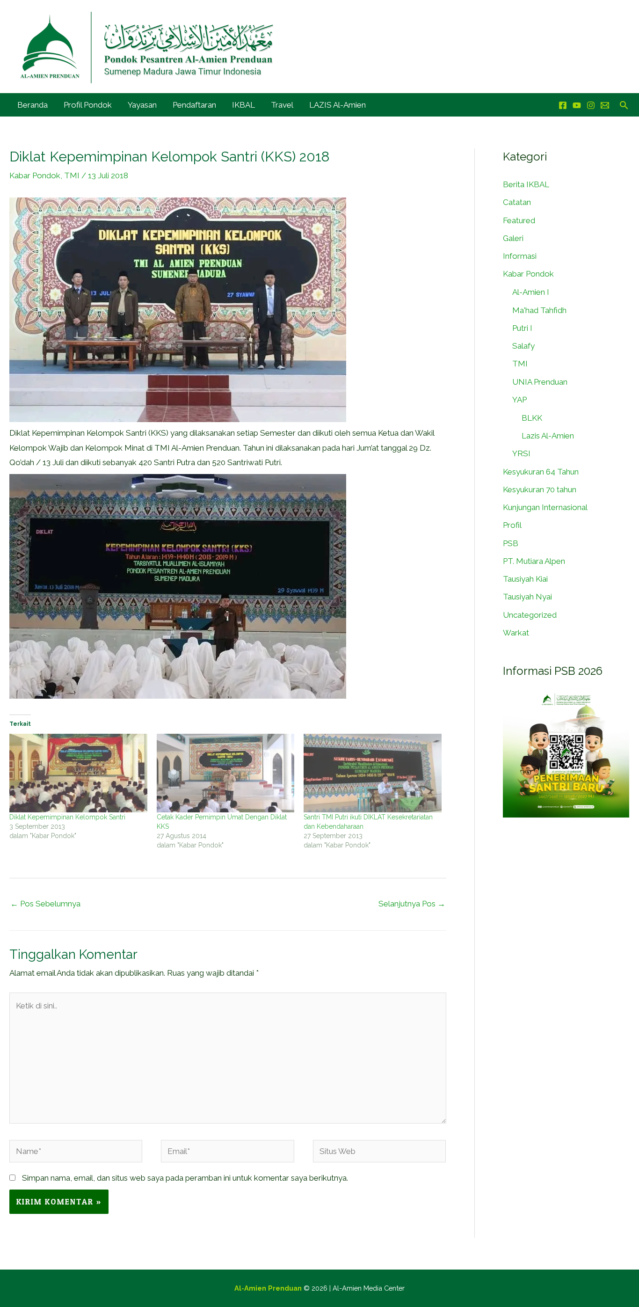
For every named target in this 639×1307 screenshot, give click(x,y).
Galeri (513, 238)
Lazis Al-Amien (548, 435)
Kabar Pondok (34, 175)
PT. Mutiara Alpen (534, 561)
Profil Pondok (88, 105)
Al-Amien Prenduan (268, 1288)
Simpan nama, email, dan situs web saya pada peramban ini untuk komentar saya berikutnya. (185, 1178)
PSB (510, 543)
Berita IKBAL (526, 184)
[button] (624, 105)
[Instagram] (591, 105)
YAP (519, 399)
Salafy (523, 345)
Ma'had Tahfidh (539, 310)
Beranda (32, 105)
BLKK (532, 418)
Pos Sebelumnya (45, 903)
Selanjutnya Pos (411, 903)
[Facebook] (563, 105)
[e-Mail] (605, 105)
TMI (72, 175)
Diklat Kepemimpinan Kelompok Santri (67, 817)
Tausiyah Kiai (525, 579)
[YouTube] (577, 105)
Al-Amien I (530, 292)
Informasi (520, 256)
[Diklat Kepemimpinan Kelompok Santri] (78, 773)
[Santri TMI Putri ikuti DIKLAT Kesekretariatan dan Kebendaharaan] (373, 773)
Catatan (517, 202)
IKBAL (243, 105)
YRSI (521, 453)
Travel (282, 105)
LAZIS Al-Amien (337, 105)
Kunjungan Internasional (545, 507)
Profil (512, 525)
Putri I (522, 328)
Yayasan (142, 105)
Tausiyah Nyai (527, 596)
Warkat (516, 632)
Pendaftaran (194, 105)
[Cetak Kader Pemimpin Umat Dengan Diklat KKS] (226, 773)
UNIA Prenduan (539, 382)
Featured (519, 220)
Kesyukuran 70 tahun (539, 489)
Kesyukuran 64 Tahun (541, 471)
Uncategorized (530, 615)
